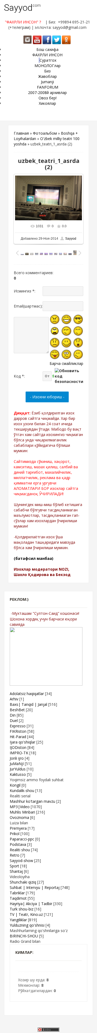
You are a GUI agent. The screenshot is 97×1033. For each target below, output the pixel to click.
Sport (14, 865)
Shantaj (16, 871)
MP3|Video (20, 806)
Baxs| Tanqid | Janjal (28, 704)
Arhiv (14, 699)
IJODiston (18, 747)
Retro (14, 855)
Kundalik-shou (22, 790)
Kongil (15, 785)
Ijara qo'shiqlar (22, 742)
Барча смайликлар (66, 363)
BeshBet (17, 709)
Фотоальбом (45, 133)
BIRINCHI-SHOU (24, 935)
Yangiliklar (18, 919)
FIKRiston (18, 731)
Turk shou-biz (21, 909)
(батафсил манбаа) (33, 558)
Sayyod (18, 7)
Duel (14, 720)
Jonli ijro (17, 758)
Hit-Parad (18, 736)
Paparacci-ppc (22, 839)
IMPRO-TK (19, 752)
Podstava (18, 844)
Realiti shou (20, 849)
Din (13, 715)
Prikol (14, 833)
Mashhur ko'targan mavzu (32, 801)
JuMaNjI (17, 763)
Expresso (18, 725)
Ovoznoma (19, 817)
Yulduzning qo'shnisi (27, 925)
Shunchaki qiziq (23, 882)
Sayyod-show (21, 860)
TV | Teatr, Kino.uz (26, 914)
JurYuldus (18, 769)
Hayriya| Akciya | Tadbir (31, 903)
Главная (21, 133)
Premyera (18, 828)
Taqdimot (18, 898)
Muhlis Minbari (22, 812)
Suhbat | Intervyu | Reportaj (35, 887)
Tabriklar (17, 892)
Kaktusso (18, 774)
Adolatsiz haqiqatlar (27, 693)
